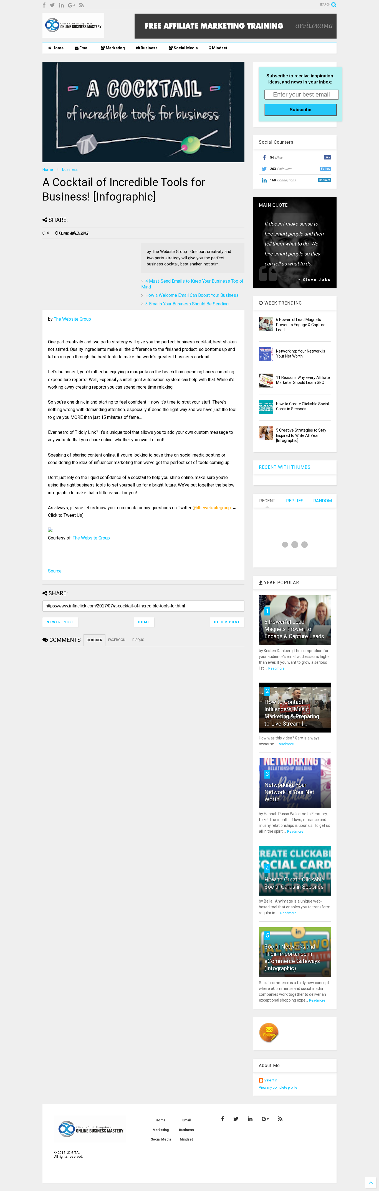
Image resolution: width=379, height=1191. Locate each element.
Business (149, 48)
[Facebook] (44, 5)
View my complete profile (278, 1087)
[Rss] (81, 5)
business (70, 169)
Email (84, 48)
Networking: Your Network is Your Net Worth (289, 792)
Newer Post (60, 622)
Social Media (185, 48)
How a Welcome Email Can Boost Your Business (192, 295)
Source (55, 571)
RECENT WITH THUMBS (285, 467)
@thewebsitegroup (212, 507)
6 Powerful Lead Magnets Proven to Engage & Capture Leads (300, 324)
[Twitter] (52, 5)
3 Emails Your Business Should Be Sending (187, 303)
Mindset (219, 48)
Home (58, 48)
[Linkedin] (61, 5)
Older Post (227, 622)
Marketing (115, 48)
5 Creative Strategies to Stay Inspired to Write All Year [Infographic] (301, 435)
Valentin (270, 1080)
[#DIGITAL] (73, 35)
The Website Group (72, 319)
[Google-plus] (71, 5)
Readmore (276, 668)
